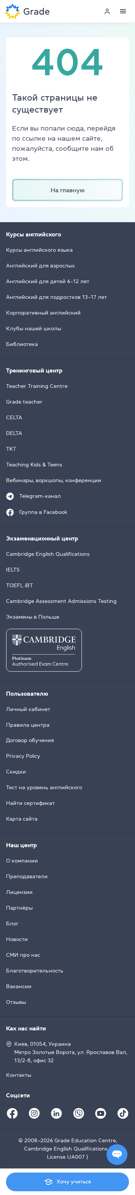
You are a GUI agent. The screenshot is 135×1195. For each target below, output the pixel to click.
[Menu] (123, 11)
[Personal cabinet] (107, 11)
